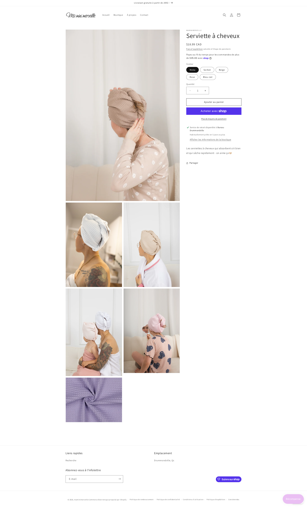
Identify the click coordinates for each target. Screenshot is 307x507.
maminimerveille (81, 500)
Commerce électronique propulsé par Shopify (107, 500)
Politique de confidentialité (168, 500)
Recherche (71, 460)
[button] (224, 15)
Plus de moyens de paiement (213, 119)
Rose (192, 77)
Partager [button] (193, 162)
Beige (222, 70)
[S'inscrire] (119, 479)
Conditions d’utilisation (193, 500)
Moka (192, 70)
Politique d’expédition (216, 500)
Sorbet (207, 70)
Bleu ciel (208, 77)
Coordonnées (233, 500)
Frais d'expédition (194, 49)
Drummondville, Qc (164, 460)
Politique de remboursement (142, 500)
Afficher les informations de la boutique (210, 139)
